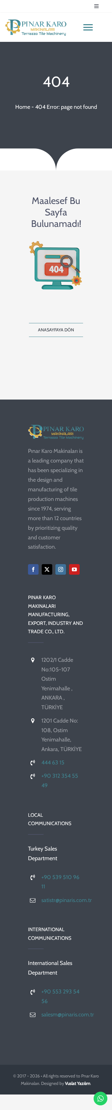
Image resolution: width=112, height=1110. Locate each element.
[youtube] (74, 569)
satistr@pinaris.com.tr (66, 900)
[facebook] (33, 569)
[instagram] (60, 569)
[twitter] (47, 569)
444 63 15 (52, 762)
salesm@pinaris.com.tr (67, 1014)
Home (22, 107)
